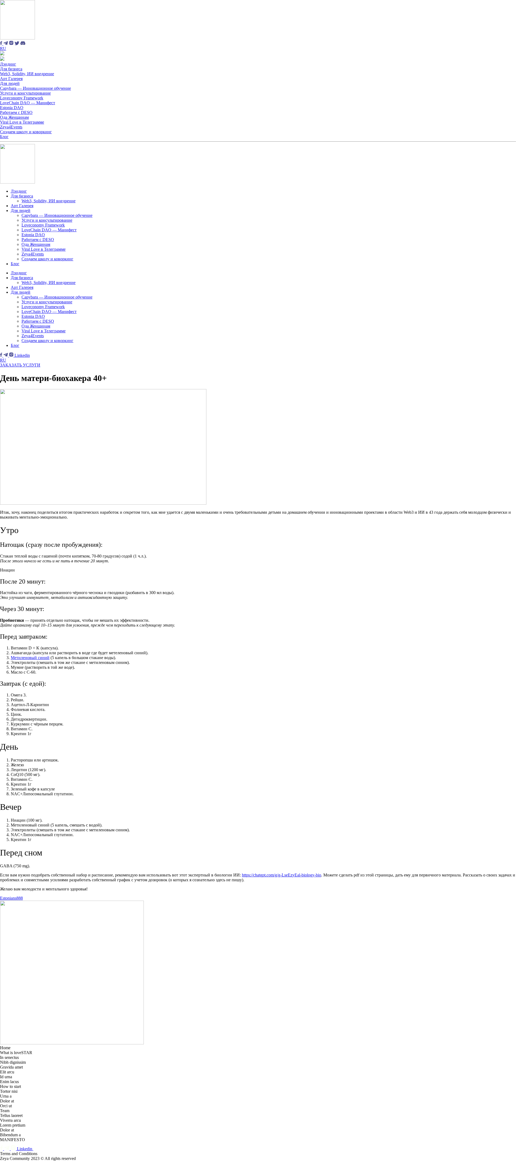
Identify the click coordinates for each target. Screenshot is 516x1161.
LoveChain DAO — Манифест (27, 102)
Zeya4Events (11, 127)
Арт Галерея (11, 78)
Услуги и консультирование (25, 93)
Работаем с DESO (16, 112)
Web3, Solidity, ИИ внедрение (27, 73)
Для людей (10, 83)
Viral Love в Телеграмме (22, 122)
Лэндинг (8, 64)
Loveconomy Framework (21, 98)
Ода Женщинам (14, 117)
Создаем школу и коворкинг (26, 132)
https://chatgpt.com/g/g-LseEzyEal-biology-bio (281, 875)
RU (3, 48)
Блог (4, 136)
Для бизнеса (11, 69)
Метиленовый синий (30, 657)
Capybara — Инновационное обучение (35, 88)
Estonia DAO (11, 107)
